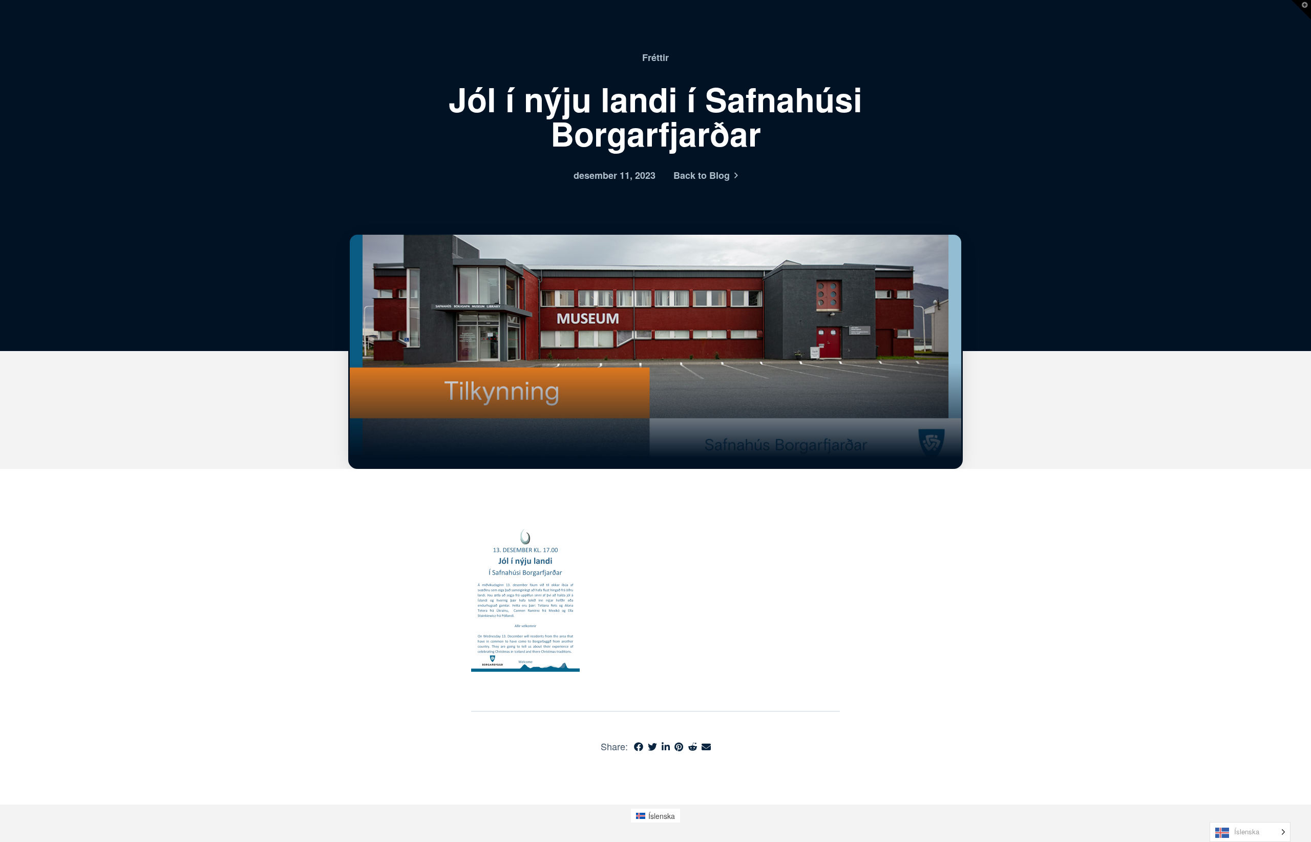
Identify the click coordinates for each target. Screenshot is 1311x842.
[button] (1301, 9)
